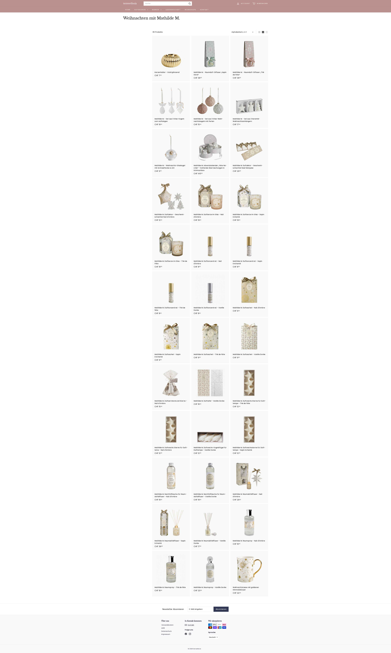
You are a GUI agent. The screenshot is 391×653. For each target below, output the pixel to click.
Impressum (165, 634)
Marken (156, 10)
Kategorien (141, 10)
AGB (163, 628)
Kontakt (204, 10)
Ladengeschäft (173, 10)
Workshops (190, 10)
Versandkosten (167, 625)
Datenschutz (166, 631)
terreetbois (130, 3)
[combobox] (168, 3)
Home (127, 10)
